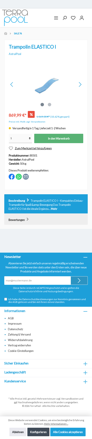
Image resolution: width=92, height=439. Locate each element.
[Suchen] (64, 18)
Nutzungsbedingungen (60, 291)
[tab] (46, 204)
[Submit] (79, 280)
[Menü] (56, 18)
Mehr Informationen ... (56, 423)
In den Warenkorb (59, 138)
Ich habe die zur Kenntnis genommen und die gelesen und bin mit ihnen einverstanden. (47, 300)
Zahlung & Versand (19, 334)
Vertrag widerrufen (19, 345)
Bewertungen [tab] (17, 220)
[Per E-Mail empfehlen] (26, 176)
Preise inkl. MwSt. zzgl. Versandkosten (27, 122)
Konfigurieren (38, 432)
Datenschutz (15, 329)
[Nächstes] (80, 84)
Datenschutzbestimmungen (37, 299)
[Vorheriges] (12, 84)
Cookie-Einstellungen (21, 351)
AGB (15, 302)
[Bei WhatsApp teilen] (18, 176)
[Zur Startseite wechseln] (15, 18)
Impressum (15, 323)
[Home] (6, 33)
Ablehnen (18, 432)
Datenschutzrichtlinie (31, 291)
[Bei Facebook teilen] (11, 176)
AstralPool (15, 54)
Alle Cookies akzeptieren (68, 432)
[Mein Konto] (81, 18)
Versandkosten (70, 398)
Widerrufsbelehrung (20, 340)
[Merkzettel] (73, 18)
